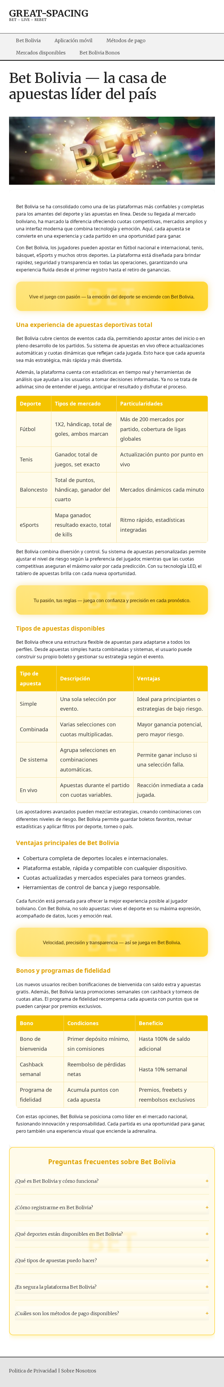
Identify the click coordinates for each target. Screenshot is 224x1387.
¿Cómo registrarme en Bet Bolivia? (112, 1207)
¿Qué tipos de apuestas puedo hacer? (112, 1260)
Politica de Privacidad (33, 1371)
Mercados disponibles (41, 53)
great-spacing (48, 13)
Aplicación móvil (73, 40)
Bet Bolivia (28, 40)
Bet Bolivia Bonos (100, 53)
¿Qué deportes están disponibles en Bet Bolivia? (112, 1233)
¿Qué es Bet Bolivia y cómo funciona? (112, 1180)
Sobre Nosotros (78, 1371)
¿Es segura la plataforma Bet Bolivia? (112, 1286)
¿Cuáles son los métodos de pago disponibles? (112, 1313)
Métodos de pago (126, 40)
